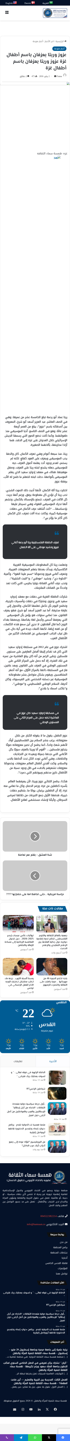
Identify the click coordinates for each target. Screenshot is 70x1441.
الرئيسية (60, 41)
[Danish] (33, 2)
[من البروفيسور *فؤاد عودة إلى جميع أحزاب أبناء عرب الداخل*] (57, 1146)
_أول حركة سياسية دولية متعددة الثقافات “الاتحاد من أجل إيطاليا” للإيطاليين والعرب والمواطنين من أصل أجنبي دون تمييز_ (26, 1110)
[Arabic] (51, 2)
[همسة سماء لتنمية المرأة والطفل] (55, 13)
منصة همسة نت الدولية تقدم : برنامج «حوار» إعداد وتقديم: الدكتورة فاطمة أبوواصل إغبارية (26, 1129)
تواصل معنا (61, 1274)
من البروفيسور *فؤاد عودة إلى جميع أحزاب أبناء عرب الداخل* (27, 1144)
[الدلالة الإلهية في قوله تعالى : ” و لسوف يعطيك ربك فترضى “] (57, 1078)
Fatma (59, 76)
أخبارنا (64, 1258)
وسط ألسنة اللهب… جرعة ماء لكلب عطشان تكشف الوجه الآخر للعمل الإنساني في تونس (19, 983)
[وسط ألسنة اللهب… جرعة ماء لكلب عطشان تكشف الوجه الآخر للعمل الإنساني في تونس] (18, 966)
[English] (15, 2)
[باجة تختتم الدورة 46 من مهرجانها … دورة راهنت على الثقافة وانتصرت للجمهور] (51, 966)
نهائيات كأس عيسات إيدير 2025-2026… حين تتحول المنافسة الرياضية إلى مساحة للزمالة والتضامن (19, 940)
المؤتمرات (62, 1268)
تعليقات (18, 1061)
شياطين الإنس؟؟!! (36, 1089)
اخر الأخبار (49, 41)
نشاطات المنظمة (58, 1253)
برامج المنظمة (60, 1247)
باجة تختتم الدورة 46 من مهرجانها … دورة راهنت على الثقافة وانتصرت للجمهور (53, 982)
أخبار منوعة (38, 41)
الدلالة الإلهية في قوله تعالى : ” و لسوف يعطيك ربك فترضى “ (28, 1074)
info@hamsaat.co (36, 1224)
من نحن (63, 1242)
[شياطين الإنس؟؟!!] (57, 1093)
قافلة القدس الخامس (56, 1263)
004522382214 (48, 1216)
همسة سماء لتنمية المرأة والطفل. (50, 1401)
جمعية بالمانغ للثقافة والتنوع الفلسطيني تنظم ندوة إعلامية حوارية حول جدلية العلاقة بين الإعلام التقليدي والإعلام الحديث (51, 942)
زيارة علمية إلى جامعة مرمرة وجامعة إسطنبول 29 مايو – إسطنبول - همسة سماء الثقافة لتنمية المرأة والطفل (38, 1351)
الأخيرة (53, 1061)
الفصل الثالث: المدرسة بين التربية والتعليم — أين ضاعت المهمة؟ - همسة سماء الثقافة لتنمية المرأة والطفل (39, 1381)
